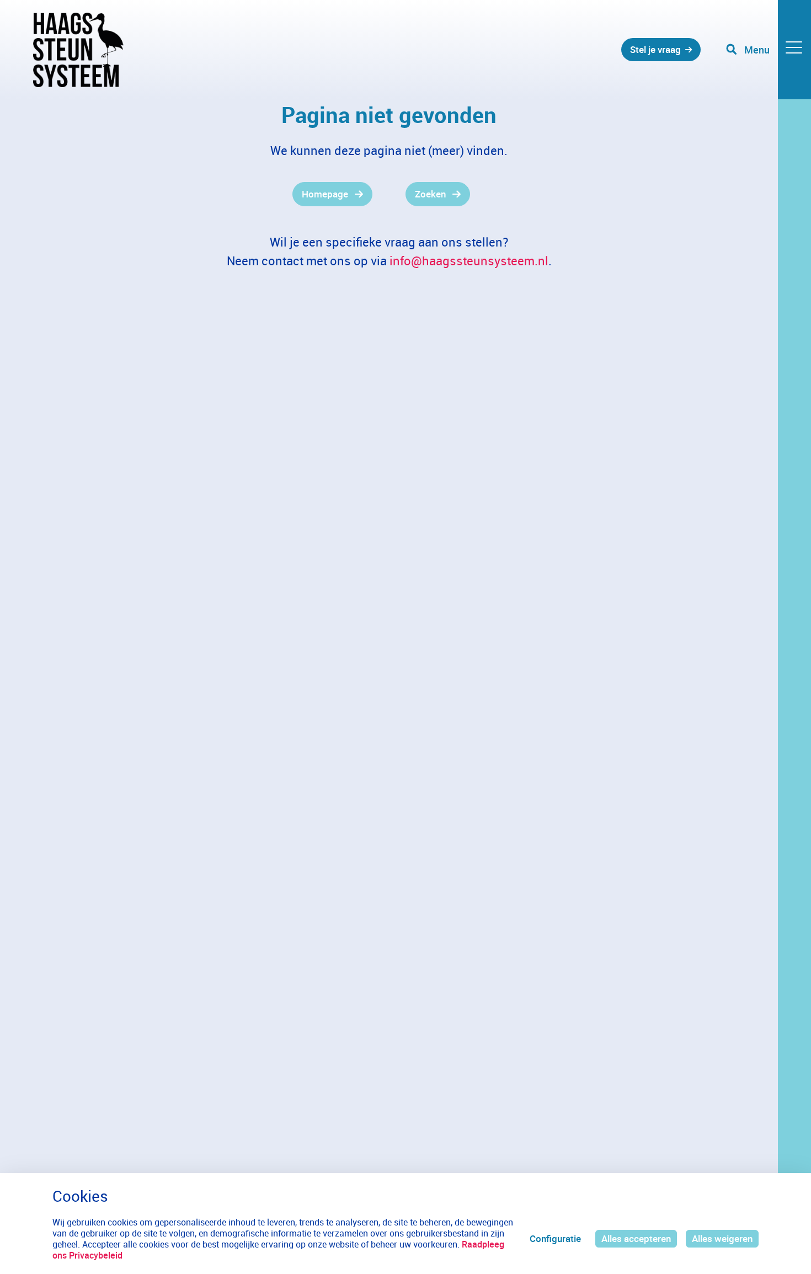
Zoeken (430, 194)
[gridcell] (202, 194)
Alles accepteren (636, 1238)
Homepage (325, 194)
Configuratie (555, 1238)
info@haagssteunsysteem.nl (469, 261)
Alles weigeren (722, 1238)
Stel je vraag (655, 49)
